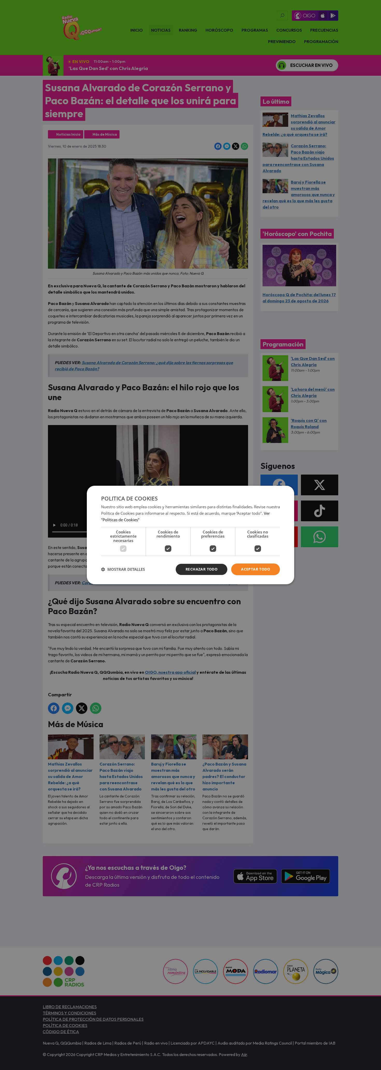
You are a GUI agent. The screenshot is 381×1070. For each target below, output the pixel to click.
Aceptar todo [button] (255, 569)
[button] (123, 569)
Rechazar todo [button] (201, 569)
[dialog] (190, 535)
